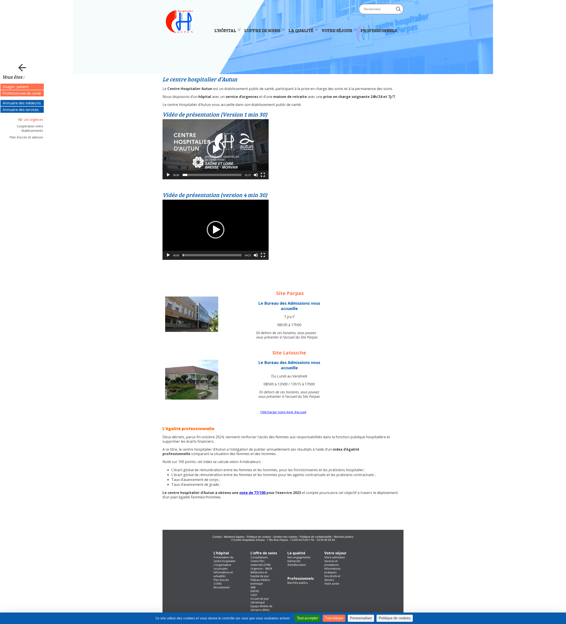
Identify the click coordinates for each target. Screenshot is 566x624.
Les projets (221, 568)
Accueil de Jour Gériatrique (259, 600)
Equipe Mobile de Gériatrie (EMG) (261, 608)
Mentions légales (234, 536)
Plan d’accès (221, 580)
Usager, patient (16, 86)
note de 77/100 (252, 492)
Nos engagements (298, 557)
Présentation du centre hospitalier (225, 559)
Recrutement (221, 587)
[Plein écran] (263, 175)
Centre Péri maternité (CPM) (260, 563)
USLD (253, 595)
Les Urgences (33, 119)
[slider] (212, 175)
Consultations (259, 557)
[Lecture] (168, 175)
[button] (215, 149)
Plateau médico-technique (260, 582)
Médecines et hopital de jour (259, 574)
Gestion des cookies (285, 536)
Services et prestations (331, 563)
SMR (253, 587)
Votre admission (334, 557)
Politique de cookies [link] (395, 618)
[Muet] (256, 175)
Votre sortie (331, 584)
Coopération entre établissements (30, 128)
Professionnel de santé (22, 93)
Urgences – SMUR (261, 568)
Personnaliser (361, 618)
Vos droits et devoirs (332, 578)
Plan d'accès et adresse (26, 137)
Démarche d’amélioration (296, 563)
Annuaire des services (21, 109)
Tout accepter (307, 618)
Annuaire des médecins (22, 103)
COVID (218, 584)
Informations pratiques (332, 570)
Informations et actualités (223, 574)
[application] (216, 149)
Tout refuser (334, 618)
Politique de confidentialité (316, 536)
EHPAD (254, 591)
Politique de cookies (259, 536)
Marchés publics (344, 536)
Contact (217, 536)
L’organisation (222, 565)
